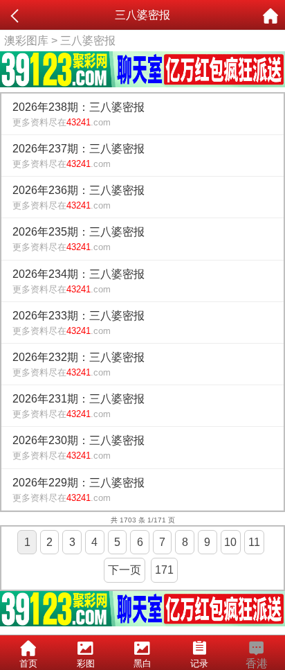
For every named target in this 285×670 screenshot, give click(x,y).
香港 (257, 663)
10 (230, 542)
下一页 (124, 570)
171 (164, 570)
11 (254, 542)
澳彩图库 (26, 40)
